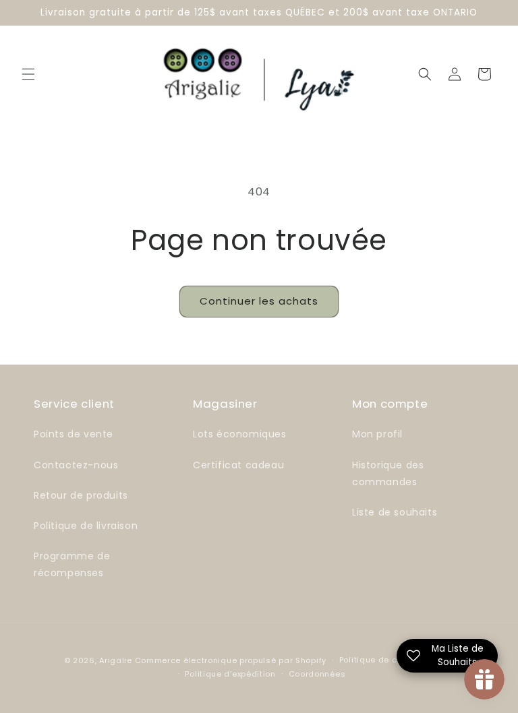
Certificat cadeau (238, 465)
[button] (28, 74)
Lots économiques (240, 434)
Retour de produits (81, 495)
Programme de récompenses (72, 564)
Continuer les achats (259, 301)
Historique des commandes (388, 473)
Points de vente (73, 434)
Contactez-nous (76, 465)
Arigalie (115, 660)
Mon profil (377, 434)
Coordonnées (317, 674)
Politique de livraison (86, 525)
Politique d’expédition (230, 674)
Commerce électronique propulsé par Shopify (230, 660)
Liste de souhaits (394, 512)
